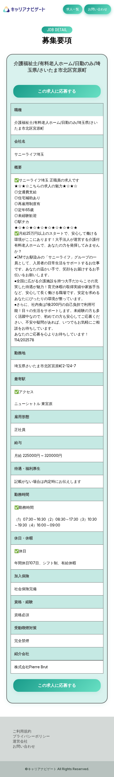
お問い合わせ (97, 9)
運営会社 (20, 741)
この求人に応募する (57, 91)
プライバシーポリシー (31, 736)
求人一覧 (72, 9)
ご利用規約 (22, 731)
